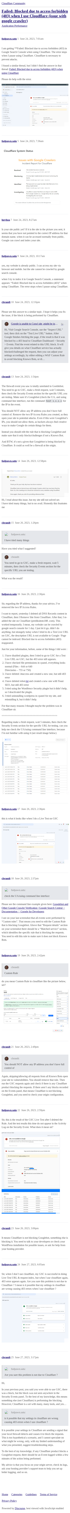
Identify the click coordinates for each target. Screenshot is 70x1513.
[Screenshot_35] (35, 1318)
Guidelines (31, 1494)
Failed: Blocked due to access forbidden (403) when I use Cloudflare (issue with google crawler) (35, 16)
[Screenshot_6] (35, 483)
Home (5, 1494)
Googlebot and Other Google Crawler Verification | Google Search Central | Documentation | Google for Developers (35, 908)
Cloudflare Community (13, 3)
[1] (35, 105)
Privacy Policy (9, 1500)
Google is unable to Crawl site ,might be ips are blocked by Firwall (34, 323)
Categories (16, 1494)
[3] (35, 177)
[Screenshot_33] (31, 1173)
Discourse (20, 1508)
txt (27, 681)
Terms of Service (48, 1494)
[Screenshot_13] (35, 1011)
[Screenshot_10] (35, 843)
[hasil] (35, 766)
